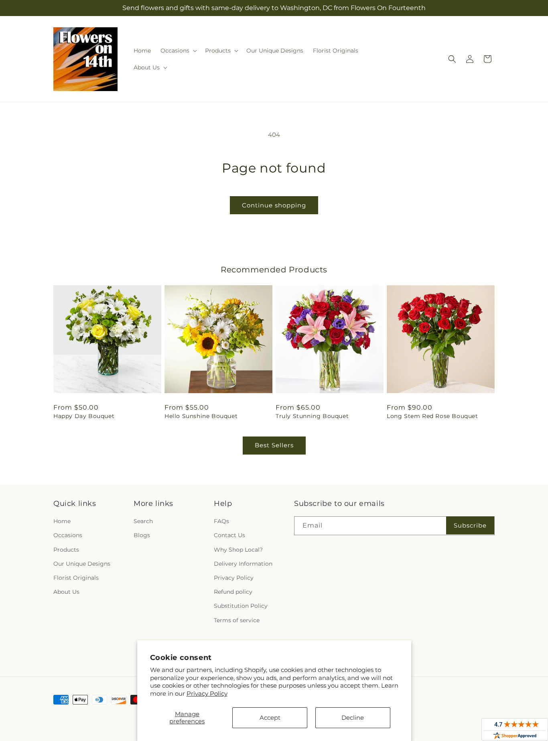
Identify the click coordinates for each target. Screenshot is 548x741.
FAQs (221, 521)
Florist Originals (76, 577)
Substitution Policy (241, 605)
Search (143, 521)
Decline (352, 717)
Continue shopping (274, 205)
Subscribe (470, 525)
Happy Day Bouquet (83, 416)
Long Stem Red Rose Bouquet (432, 416)
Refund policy (233, 591)
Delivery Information (243, 563)
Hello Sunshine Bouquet (200, 416)
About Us (66, 591)
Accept (270, 717)
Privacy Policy (207, 693)
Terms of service (237, 620)
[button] (178, 50)
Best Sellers (274, 445)
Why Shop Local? (238, 549)
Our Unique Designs (81, 563)
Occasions (67, 535)
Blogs (142, 535)
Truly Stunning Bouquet (312, 416)
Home (62, 521)
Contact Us (229, 535)
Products (66, 549)
